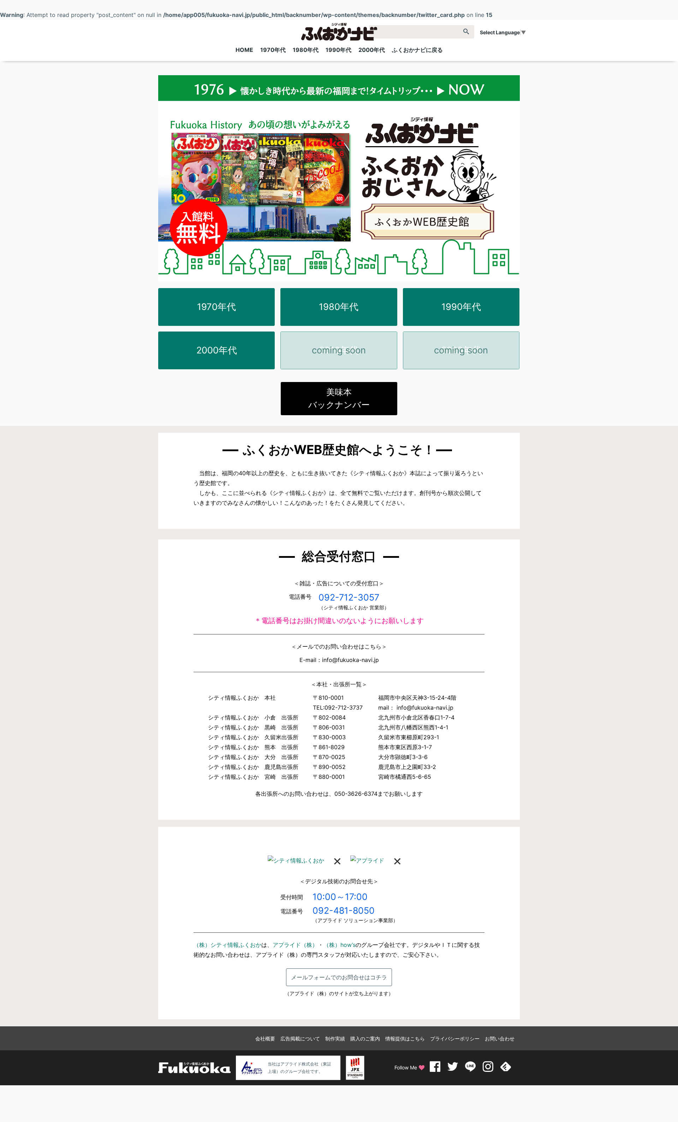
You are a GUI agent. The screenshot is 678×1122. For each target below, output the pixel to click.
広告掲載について (300, 1039)
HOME (244, 49)
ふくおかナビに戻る (417, 49)
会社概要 (265, 1039)
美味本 (339, 398)
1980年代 (306, 49)
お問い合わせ (500, 1039)
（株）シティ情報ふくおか (227, 944)
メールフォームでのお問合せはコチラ (339, 977)
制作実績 (335, 1039)
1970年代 (273, 49)
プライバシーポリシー (455, 1039)
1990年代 (338, 49)
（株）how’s (339, 944)
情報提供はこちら (405, 1039)
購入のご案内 (365, 1039)
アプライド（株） (295, 944)
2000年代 (371, 49)
